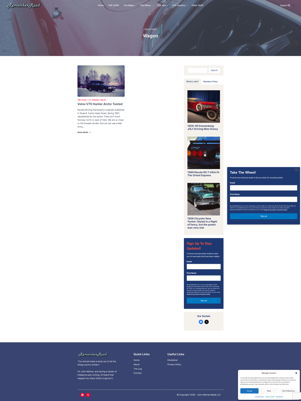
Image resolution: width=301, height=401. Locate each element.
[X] (88, 395)
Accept (249, 391)
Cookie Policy (259, 396)
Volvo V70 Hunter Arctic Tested (100, 104)
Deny (269, 391)
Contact (138, 373)
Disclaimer (172, 360)
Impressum (279, 396)
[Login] (294, 5)
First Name (191, 273)
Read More (84, 132)
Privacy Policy (270, 396)
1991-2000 (81, 100)
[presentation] (101, 81)
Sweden (95, 100)
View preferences (288, 391)
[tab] (192, 82)
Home (101, 5)
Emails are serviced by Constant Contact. (198, 294)
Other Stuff (197, 5)
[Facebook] (82, 395)
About (137, 364)
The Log (138, 369)
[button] (296, 373)
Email (189, 261)
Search (214, 70)
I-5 (89, 100)
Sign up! (203, 301)
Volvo (103, 100)
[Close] (296, 169)
